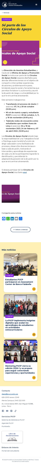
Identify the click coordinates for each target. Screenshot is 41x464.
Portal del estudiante (10, 451)
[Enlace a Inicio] (12, 4)
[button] (36, 4)
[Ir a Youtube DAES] (7, 411)
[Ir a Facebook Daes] (3, 411)
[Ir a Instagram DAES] (11, 411)
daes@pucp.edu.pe (10, 394)
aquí (25, 172)
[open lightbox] (11, 194)
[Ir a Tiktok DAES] (15, 411)
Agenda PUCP (7, 423)
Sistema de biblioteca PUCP (13, 420)
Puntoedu (6, 426)
